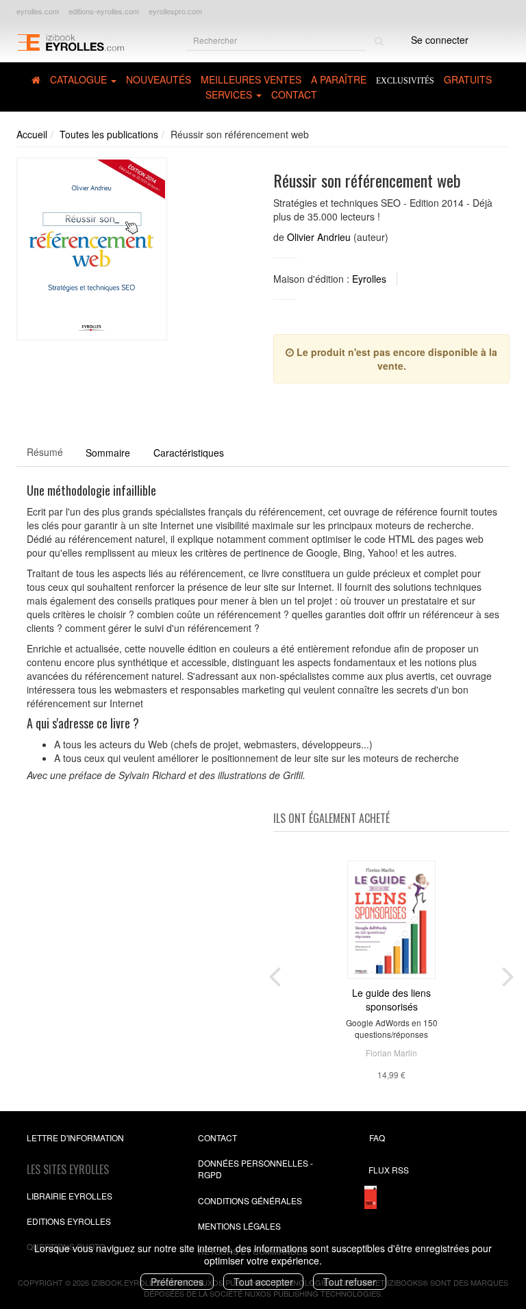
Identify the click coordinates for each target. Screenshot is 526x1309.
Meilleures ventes (251, 79)
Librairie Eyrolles (69, 1196)
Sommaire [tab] (108, 452)
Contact (294, 94)
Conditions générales (250, 1200)
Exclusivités (405, 81)
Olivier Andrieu (319, 237)
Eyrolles (369, 278)
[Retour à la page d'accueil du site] (70, 41)
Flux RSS (388, 1169)
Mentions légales (239, 1226)
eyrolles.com (37, 10)
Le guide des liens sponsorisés (391, 999)
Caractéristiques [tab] (188, 452)
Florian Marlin (391, 1052)
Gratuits (468, 79)
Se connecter (439, 40)
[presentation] (274, 973)
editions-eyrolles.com (103, 10)
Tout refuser (349, 1281)
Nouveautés (158, 79)
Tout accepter (263, 1281)
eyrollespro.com (175, 10)
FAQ (377, 1137)
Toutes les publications (109, 134)
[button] (91, 248)
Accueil (31, 134)
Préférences (177, 1281)
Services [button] (230, 94)
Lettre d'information (75, 1137)
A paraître (338, 79)
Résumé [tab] (45, 452)
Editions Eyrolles (69, 1221)
